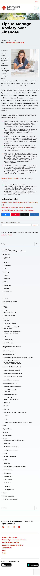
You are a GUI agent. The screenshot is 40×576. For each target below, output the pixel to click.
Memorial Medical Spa (10, 383)
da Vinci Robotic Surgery (11, 447)
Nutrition (6, 416)
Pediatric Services (9, 343)
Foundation (6, 311)
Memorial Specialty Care (10, 390)
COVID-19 (6, 262)
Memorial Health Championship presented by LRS (18, 357)
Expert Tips (7, 265)
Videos (5, 493)
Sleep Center (8, 479)
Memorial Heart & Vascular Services (15, 466)
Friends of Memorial (9, 315)
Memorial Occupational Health (12, 386)
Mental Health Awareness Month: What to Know (17, 207)
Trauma (6, 303)
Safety (6, 282)
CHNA (5, 259)
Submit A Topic (6, 235)
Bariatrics (7, 402)
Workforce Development (10, 499)
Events (5, 306)
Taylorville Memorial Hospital (13, 377)
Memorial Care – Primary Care (12, 331)
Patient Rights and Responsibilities (14, 540)
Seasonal (5, 432)
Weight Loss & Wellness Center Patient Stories (18, 422)
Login (4, 553)
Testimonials (8, 292)
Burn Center (7, 443)
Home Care (6, 319)
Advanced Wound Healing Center (14, 440)
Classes (6, 307)
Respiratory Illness (9, 351)
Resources (7, 278)
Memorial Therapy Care (10, 394)
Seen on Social (7, 435)
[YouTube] (19, 527)
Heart (5, 453)
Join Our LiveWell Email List (11, 222)
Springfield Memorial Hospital (13, 373)
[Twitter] (8, 527)
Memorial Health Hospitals (11, 361)
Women (6, 298)
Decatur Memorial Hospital (12, 362)
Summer (6, 288)
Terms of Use (7, 548)
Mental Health (8, 328)
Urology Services (9, 489)
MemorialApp (8, 339)
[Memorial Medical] (10, 8)
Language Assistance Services (12, 545)
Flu (5, 336)
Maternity (7, 463)
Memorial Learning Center (11, 380)
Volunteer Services (8, 496)
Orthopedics (7, 473)
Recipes (6, 419)
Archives (4, 508)
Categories (4, 244)
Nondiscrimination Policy (10, 542)
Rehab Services (8, 476)
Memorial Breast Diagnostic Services (15, 251)
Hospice (6, 320)
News (4, 425)
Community (6, 257)
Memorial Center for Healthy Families (15, 412)
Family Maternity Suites (11, 450)
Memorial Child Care (9, 354)
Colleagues (6, 254)
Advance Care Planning (11, 333)
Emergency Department (10, 301)
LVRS (5, 460)
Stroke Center (8, 483)
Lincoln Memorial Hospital (12, 370)
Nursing (6, 272)
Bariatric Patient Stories (11, 399)
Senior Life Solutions (10, 323)
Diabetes (6, 406)
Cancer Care (6, 249)
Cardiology (7, 391)
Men (5, 268)
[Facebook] (3, 527)
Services (5, 439)
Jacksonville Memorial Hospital (13, 367)
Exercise (6, 409)
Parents (6, 275)
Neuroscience (8, 470)
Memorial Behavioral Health (15, 43)
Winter (6, 295)
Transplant (7, 486)
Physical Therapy (8, 429)
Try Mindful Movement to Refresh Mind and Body (17, 210)
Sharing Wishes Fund (10, 312)
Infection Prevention (10, 456)
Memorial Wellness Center (11, 398)
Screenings (7, 285)
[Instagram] (14, 527)
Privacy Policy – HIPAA (9, 537)
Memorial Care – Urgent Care (12, 346)
